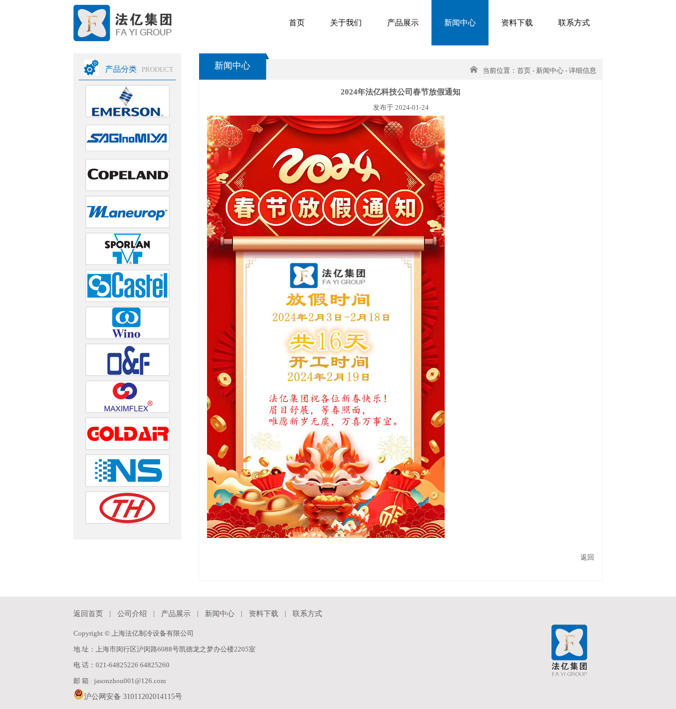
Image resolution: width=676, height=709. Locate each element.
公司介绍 (132, 614)
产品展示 (403, 22)
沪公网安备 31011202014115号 (133, 697)
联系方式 (574, 22)
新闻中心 (460, 22)
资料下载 (517, 22)
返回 (587, 557)
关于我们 (346, 22)
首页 (297, 22)
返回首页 (88, 614)
